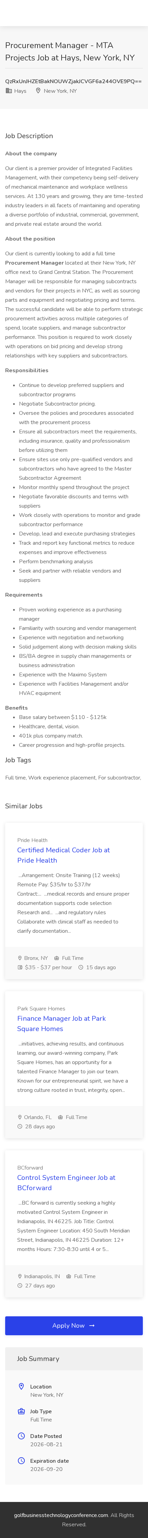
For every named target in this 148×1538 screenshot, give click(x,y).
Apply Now (69, 1325)
